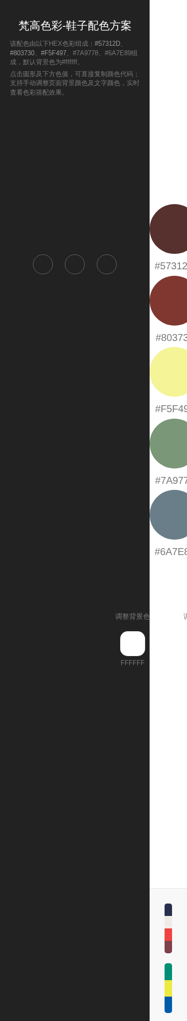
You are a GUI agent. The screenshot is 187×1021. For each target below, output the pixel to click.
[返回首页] (43, 264)
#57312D (107, 43)
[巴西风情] (168, 988)
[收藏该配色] (107, 264)
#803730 (22, 53)
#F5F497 (53, 53)
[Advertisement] (75, 175)
